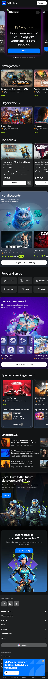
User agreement (6, 652)
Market (4, 620)
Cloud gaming (7, 616)
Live (3, 625)
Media (4, 629)
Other (3, 638)
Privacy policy (5, 656)
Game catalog (7, 611)
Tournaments (6, 633)
